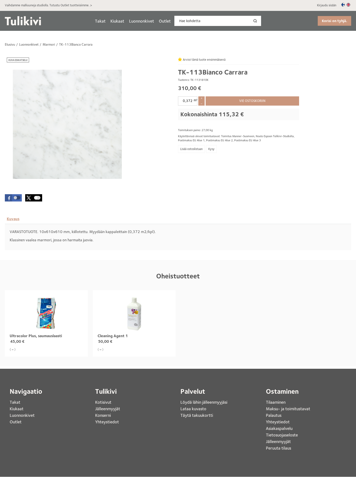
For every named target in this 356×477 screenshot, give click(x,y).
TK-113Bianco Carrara (213, 72)
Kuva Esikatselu (17, 60)
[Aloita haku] (256, 21)
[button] (13, 197)
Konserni (103, 415)
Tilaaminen (276, 402)
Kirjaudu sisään (326, 5)
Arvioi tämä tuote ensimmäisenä (204, 59)
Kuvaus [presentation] (13, 219)
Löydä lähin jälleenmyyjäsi (204, 402)
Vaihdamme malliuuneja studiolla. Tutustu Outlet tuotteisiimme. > (48, 5)
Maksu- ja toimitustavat (288, 408)
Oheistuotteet (178, 276)
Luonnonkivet (141, 21)
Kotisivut (103, 402)
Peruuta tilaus (278, 448)
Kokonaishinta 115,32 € (212, 114)
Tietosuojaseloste (282, 434)
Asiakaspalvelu (279, 428)
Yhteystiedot (107, 421)
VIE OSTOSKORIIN (252, 101)
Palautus (273, 415)
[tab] (13, 219)
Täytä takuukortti (197, 415)
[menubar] (133, 21)
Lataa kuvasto (193, 408)
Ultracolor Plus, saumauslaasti (36, 336)
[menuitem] (100, 21)
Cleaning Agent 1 (113, 336)
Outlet (165, 21)
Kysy (211, 149)
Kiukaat (117, 21)
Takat (100, 21)
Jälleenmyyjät (107, 408)
